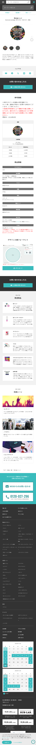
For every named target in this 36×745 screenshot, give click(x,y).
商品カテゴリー (6, 522)
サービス (5, 612)
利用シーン (5, 560)
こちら (18, 221)
